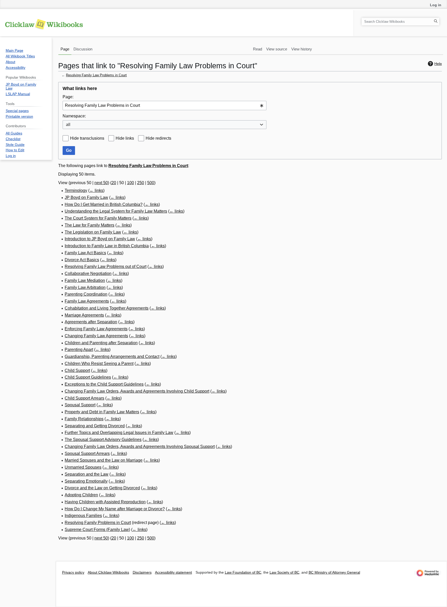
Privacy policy (73, 572)
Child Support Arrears (84, 398)
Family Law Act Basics (85, 253)
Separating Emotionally (86, 481)
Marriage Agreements (84, 315)
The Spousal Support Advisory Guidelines (103, 439)
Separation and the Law (86, 474)
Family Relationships (84, 419)
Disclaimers (142, 572)
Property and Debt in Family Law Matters (102, 412)
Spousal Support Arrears (87, 453)
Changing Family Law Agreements (96, 336)
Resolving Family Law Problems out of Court (105, 266)
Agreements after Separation (91, 322)
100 (130, 183)
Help (438, 64)
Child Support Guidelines (88, 377)
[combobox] (164, 105)
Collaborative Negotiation (88, 273)
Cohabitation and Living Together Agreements (106, 308)
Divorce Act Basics (82, 260)
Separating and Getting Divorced (95, 426)
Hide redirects (158, 138)
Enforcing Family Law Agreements (96, 329)
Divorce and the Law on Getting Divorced (102, 488)
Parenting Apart (79, 349)
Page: (68, 97)
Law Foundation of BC (243, 572)
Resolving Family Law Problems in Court (96, 75)
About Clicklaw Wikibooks (108, 572)
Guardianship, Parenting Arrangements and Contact (112, 356)
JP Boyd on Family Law (86, 197)
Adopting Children (81, 495)
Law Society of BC (284, 572)
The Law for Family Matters (89, 225)
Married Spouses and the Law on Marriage (104, 460)
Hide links (125, 138)
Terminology (76, 190)
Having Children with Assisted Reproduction (105, 502)
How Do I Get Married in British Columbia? (104, 204)
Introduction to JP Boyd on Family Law (100, 239)
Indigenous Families (83, 515)
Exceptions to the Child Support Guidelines (104, 384)
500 (150, 183)
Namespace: (74, 116)
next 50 (101, 183)
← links (96, 190)
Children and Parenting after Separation (101, 343)
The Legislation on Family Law (93, 232)
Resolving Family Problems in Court (98, 522)
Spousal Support (80, 405)
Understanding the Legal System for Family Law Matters (116, 211)
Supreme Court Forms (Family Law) (97, 529)
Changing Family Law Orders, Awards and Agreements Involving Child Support (137, 391)
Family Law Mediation (85, 280)
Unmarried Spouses (83, 467)
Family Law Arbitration (85, 287)
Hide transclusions (87, 138)
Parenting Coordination (86, 294)
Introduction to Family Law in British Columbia (107, 246)
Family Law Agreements (87, 301)
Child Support (77, 370)
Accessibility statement (173, 572)
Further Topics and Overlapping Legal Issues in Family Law (119, 432)
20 (113, 183)
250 (140, 183)
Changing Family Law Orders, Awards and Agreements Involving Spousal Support (140, 446)
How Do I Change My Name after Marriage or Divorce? (115, 509)
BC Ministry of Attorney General (334, 572)
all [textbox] (68, 124)
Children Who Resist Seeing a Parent (99, 363)
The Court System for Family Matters (98, 218)
